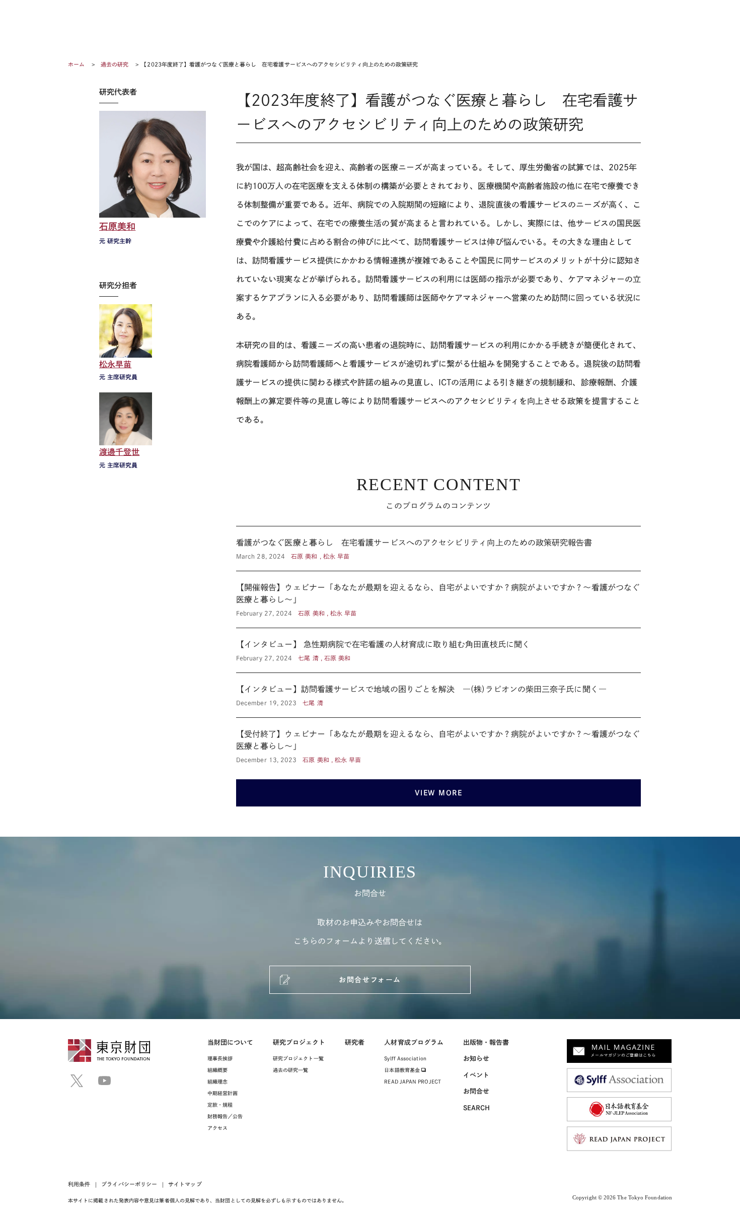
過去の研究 (114, 64)
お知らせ (476, 1058)
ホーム (76, 64)
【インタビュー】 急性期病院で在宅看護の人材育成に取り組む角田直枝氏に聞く (438, 650)
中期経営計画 (222, 1093)
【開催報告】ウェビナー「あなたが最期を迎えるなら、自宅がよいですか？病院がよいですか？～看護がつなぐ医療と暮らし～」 (438, 599)
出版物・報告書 (486, 1042)
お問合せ (476, 1091)
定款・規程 (220, 1104)
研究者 (354, 1042)
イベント (476, 1075)
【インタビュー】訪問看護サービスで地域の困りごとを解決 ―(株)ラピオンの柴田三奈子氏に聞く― (438, 695)
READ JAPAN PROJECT (412, 1081)
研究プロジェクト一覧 (298, 1058)
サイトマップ (184, 1184)
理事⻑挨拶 (220, 1058)
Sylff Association (405, 1058)
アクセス (217, 1127)
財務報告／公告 (225, 1116)
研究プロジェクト (299, 1042)
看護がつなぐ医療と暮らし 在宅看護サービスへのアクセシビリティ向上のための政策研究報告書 (438, 548)
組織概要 (217, 1069)
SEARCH (476, 1108)
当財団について (230, 1042)
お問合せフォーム (370, 979)
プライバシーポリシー (129, 1184)
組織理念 (217, 1081)
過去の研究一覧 (291, 1069)
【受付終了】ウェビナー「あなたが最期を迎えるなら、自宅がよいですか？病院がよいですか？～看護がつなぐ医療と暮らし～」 (438, 741)
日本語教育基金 (402, 1069)
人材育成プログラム (413, 1042)
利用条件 (79, 1184)
